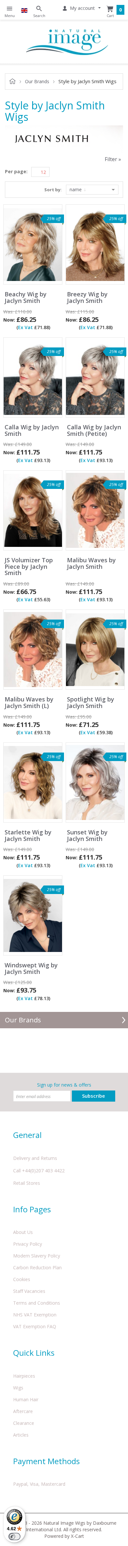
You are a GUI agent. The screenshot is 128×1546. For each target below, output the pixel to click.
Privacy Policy (27, 1244)
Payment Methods (46, 1461)
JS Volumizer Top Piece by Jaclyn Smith (29, 566)
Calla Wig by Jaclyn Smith (32, 430)
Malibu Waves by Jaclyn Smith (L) (29, 702)
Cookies (21, 1279)
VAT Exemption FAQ (34, 1326)
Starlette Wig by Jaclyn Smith (28, 835)
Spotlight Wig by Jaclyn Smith (90, 702)
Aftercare (23, 1411)
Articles (21, 1435)
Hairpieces (24, 1376)
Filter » (113, 159)
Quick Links (33, 1352)
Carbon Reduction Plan (37, 1267)
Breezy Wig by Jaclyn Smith (87, 297)
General (27, 1134)
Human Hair (25, 1399)
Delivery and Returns (35, 1158)
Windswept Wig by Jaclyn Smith (31, 968)
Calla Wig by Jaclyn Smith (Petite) (94, 430)
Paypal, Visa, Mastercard (39, 1484)
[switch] (14, 1536)
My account (82, 8)
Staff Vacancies (29, 1291)
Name (76, 189)
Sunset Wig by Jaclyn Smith (87, 835)
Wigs (18, 1388)
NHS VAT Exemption (34, 1315)
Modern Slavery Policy (36, 1256)
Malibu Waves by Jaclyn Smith (91, 563)
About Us (23, 1232)
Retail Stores (26, 1183)
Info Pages (32, 1209)
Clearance (23, 1423)
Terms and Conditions (36, 1303)
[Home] (67, 42)
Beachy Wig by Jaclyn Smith (26, 297)
